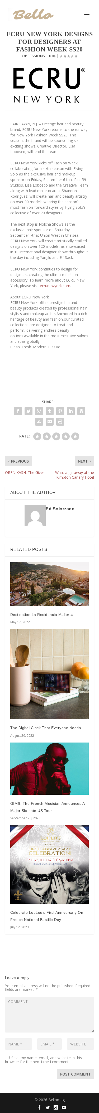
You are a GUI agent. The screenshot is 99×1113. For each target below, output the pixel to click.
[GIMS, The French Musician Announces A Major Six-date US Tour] (49, 769)
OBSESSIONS (33, 55)
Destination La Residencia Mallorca (42, 614)
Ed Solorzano (60, 509)
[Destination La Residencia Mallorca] (49, 584)
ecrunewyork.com (55, 285)
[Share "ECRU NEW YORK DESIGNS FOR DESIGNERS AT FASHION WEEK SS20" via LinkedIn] (70, 411)
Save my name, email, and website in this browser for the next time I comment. (43, 1059)
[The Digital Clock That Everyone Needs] (49, 674)
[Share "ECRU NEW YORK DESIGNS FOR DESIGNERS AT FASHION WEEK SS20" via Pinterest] (60, 411)
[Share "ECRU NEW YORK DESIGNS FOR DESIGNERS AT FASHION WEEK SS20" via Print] (60, 421)
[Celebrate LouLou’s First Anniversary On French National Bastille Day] (49, 864)
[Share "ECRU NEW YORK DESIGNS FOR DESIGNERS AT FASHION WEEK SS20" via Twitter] (28, 411)
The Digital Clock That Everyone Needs (45, 728)
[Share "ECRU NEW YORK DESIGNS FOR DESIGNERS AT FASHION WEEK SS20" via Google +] (39, 411)
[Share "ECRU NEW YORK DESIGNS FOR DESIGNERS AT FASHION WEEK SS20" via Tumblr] (49, 411)
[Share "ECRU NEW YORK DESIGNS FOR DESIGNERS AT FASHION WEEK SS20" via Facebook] (18, 411)
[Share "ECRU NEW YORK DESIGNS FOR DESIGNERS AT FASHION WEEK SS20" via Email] (49, 421)
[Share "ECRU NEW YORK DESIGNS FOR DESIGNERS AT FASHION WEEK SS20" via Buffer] (81, 411)
